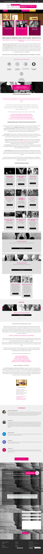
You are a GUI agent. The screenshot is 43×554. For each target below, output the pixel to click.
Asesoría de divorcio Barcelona (21, 359)
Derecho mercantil (15, 284)
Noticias (16, 546)
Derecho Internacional (22, 241)
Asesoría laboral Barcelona (21, 357)
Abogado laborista (20, 397)
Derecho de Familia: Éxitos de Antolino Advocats (21, 116)
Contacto (16, 543)
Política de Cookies (5, 547)
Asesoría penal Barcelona (21, 356)
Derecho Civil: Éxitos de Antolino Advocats (21, 114)
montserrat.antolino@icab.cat (10, 1)
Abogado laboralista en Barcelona (33, 220)
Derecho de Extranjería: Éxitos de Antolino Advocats (21, 119)
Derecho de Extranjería (22, 263)
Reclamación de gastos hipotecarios (9, 220)
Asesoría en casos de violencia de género (21, 361)
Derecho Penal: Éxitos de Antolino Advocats (21, 117)
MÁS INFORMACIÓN (33, 183)
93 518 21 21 (20, 1)
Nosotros (3, 543)
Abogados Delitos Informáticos (9, 177)
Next (40, 308)
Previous (3, 308)
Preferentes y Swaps (9, 198)
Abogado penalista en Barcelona (21, 177)
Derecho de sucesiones (27, 284)
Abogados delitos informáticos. (22, 398)
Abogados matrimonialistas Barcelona (21, 198)
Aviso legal (4, 546)
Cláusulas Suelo (33, 176)
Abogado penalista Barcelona (21, 396)
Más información (21, 184)
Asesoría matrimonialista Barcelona (21, 360)
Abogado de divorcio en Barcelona (21, 220)
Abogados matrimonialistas (21, 399)
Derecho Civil (33, 198)
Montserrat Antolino (23, 141)
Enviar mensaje (25, 533)
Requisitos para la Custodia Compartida (21, 312)
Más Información (9, 184)
